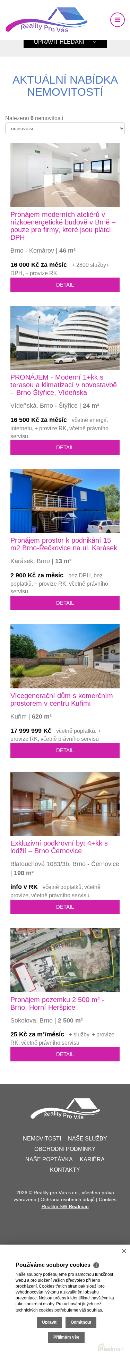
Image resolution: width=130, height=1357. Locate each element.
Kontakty (65, 1170)
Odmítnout (81, 1322)
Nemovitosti (42, 1139)
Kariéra (92, 1159)
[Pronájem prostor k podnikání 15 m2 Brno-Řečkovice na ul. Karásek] (65, 500)
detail (65, 285)
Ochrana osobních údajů (68, 1199)
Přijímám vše (66, 1337)
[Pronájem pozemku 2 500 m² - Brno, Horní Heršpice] (65, 959)
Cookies (107, 1199)
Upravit (49, 1322)
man (79, 1206)
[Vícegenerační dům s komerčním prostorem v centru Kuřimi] (65, 656)
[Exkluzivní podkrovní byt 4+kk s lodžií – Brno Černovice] (65, 803)
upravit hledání (59, 42)
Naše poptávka (49, 1159)
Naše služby (87, 1139)
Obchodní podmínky (65, 1149)
